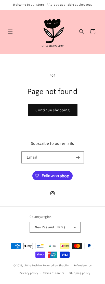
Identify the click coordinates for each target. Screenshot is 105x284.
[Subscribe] (78, 157)
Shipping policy (79, 273)
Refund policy (82, 265)
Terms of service (53, 273)
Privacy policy (28, 273)
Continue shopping (52, 110)
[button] (10, 31)
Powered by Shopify (56, 265)
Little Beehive (33, 265)
